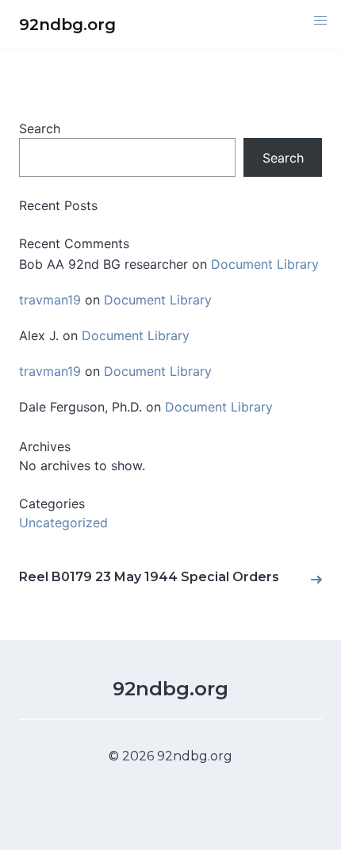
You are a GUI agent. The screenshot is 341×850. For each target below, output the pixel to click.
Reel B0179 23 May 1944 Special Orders (149, 576)
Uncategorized (63, 522)
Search (39, 128)
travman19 (50, 300)
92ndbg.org (170, 688)
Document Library (265, 264)
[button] (320, 20)
